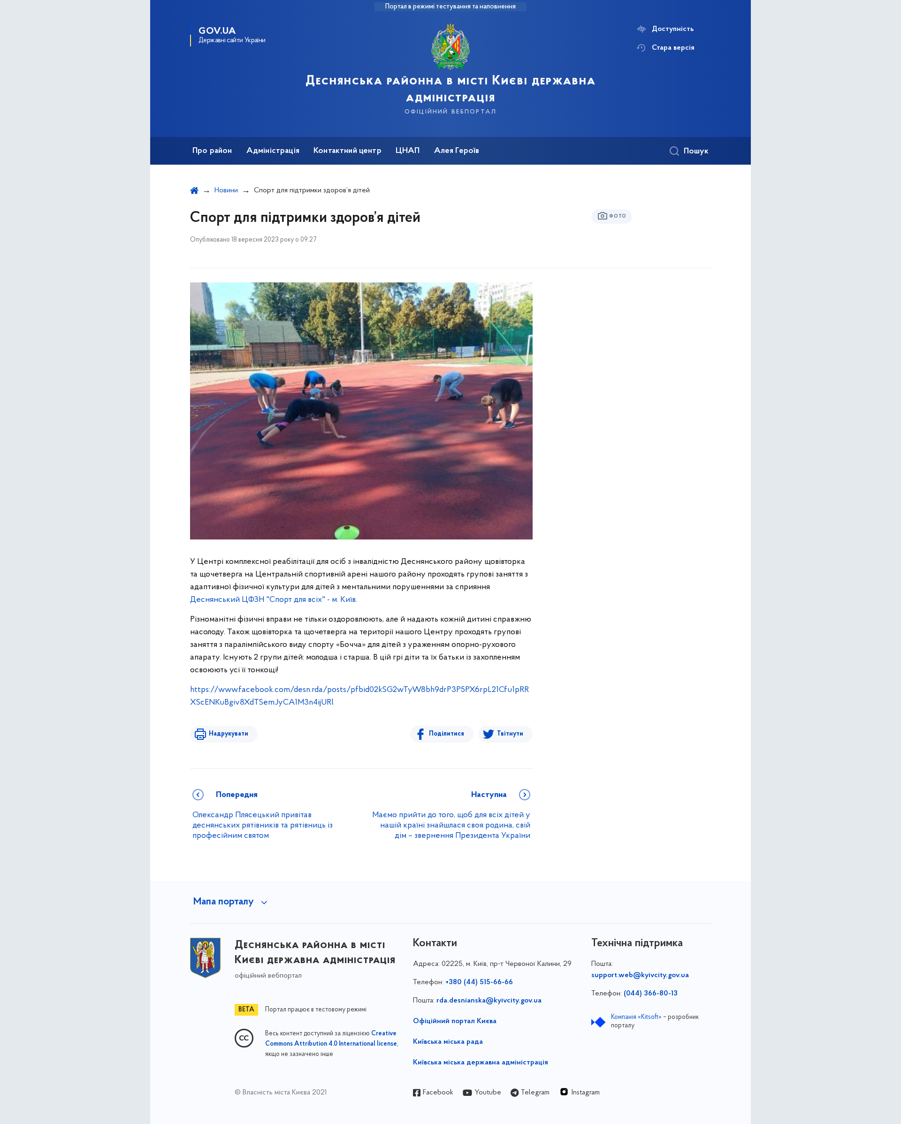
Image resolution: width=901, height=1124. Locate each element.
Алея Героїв (457, 151)
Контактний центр (347, 151)
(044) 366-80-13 (651, 993)
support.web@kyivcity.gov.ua (640, 975)
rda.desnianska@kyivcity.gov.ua (489, 1000)
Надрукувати (228, 733)
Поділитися (446, 733)
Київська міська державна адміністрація (480, 1062)
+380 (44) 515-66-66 (479, 982)
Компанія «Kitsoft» (636, 1017)
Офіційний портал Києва (454, 1021)
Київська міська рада (448, 1042)
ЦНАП (408, 151)
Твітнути (510, 733)
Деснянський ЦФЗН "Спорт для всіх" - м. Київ (273, 600)
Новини (226, 190)
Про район (212, 151)
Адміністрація (272, 151)
